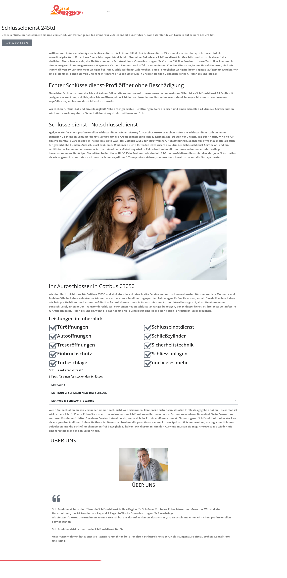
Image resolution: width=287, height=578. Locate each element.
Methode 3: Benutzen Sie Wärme (72, 400)
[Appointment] (73, 10)
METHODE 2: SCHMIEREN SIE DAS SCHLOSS (79, 393)
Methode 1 (58, 385)
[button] (143, 385)
